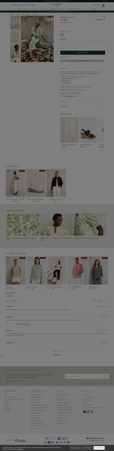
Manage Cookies (75, 448)
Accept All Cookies (99, 448)
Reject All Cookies (87, 448)
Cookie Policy (20, 449)
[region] (57, 448)
